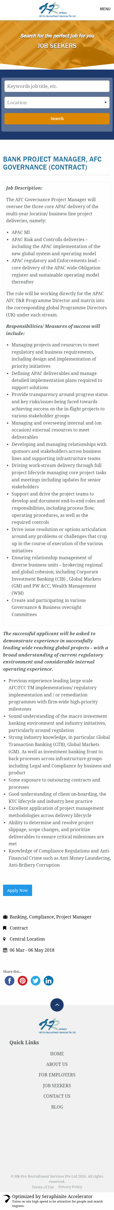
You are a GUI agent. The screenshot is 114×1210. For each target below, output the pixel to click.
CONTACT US (57, 1096)
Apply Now (17, 890)
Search (57, 118)
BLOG (57, 1107)
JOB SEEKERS (57, 1085)
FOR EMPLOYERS (57, 1075)
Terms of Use (43, 1187)
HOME (57, 1053)
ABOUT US (57, 1064)
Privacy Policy (70, 1187)
